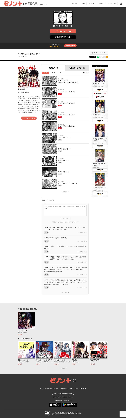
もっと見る (64, 191)
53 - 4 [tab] (53, 72)
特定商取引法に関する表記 (66, 388)
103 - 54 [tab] (46, 72)
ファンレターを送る (29, 118)
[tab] (53, 68)
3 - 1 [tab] (61, 72)
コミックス (91, 3)
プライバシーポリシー (80, 388)
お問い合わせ (48, 388)
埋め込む (103, 56)
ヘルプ (41, 388)
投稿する (65, 218)
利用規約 (56, 388)
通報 (85, 232)
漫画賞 (101, 3)
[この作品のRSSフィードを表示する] (107, 57)
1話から (86, 72)
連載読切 (75, 3)
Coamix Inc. (61, 396)
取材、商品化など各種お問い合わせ (63, 393)
